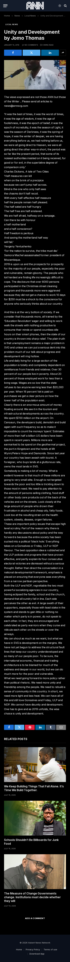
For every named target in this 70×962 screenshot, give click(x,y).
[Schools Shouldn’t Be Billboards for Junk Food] (35, 818)
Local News (11, 24)
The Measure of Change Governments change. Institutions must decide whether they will (32, 897)
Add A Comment (35, 918)
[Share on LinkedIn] (50, 53)
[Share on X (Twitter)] (31, 53)
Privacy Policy (33, 949)
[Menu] (5, 5)
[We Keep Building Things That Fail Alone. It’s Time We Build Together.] (35, 764)
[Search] (65, 5)
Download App (36, 953)
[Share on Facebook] (13, 53)
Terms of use (50, 949)
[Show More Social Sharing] (63, 53)
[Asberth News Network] (35, 5)
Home (19, 949)
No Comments (31, 45)
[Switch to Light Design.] (60, 5)
